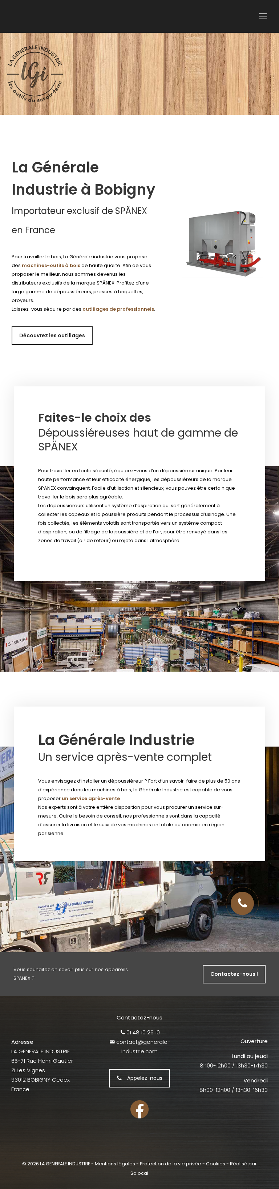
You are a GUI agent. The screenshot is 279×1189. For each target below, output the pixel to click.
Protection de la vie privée (170, 1164)
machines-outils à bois (51, 265)
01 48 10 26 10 (143, 1032)
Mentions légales (115, 1164)
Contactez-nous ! (234, 974)
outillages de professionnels (118, 309)
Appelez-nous (144, 1078)
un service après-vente (91, 798)
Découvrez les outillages (52, 335)
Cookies (215, 1164)
